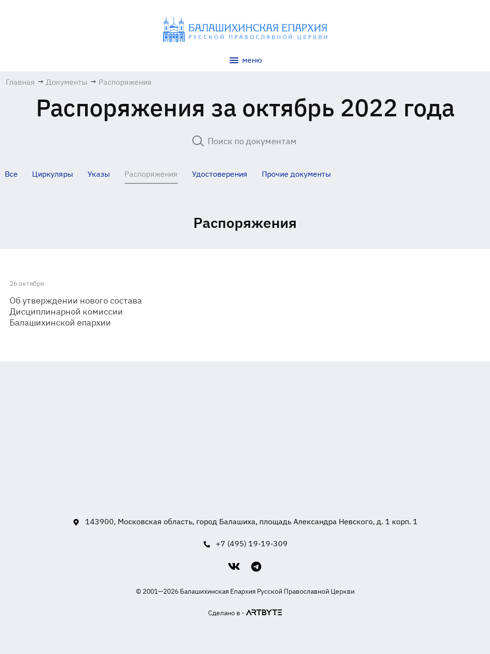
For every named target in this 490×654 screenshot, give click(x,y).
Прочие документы (296, 174)
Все (11, 174)
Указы (99, 174)
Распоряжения (151, 174)
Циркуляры (52, 174)
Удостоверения (219, 174)
